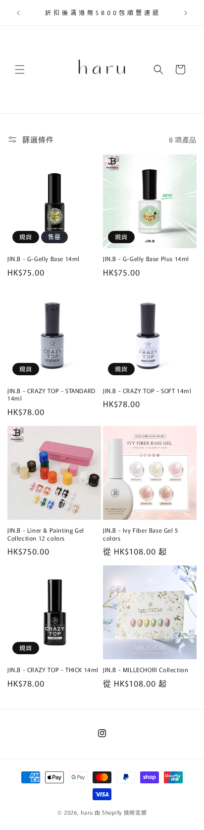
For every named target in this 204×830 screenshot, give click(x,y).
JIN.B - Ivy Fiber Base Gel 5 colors (140, 534)
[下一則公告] (186, 13)
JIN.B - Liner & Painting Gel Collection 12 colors (45, 534)
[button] (20, 69)
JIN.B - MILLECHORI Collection (145, 670)
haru (87, 812)
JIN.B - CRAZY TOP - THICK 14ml (53, 670)
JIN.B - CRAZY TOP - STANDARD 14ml (51, 394)
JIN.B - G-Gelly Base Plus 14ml (146, 259)
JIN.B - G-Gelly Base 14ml (43, 259)
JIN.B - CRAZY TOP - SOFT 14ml (147, 391)
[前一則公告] (18, 13)
